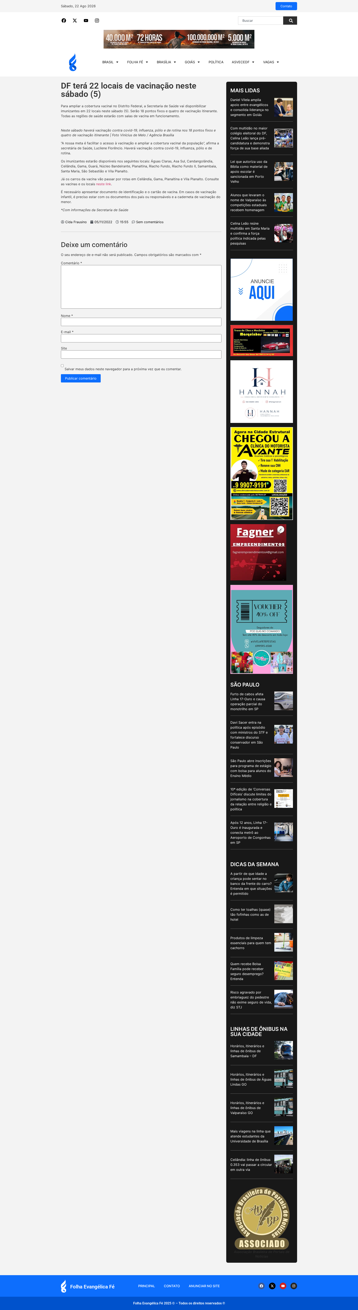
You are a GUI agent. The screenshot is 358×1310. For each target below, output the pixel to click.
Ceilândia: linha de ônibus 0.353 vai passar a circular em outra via (251, 1165)
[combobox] (260, 20)
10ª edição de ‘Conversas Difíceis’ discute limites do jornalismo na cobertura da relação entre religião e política (251, 799)
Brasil (108, 62)
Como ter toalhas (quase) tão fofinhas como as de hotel (250, 914)
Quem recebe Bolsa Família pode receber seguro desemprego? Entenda (247, 971)
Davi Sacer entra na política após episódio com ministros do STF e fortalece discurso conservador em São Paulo (249, 734)
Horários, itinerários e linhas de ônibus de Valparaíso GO (247, 1108)
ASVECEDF (240, 62)
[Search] (290, 20)
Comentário (71, 263)
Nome (67, 315)
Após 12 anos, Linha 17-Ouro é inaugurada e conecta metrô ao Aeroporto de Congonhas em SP (250, 833)
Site (64, 348)
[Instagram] (293, 1286)
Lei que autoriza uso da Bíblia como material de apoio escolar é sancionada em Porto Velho (248, 171)
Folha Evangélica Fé (92, 1287)
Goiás (190, 62)
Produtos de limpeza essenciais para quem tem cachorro (250, 943)
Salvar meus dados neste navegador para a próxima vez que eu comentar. (123, 369)
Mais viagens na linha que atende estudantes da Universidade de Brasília (250, 1136)
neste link (103, 184)
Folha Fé (135, 62)
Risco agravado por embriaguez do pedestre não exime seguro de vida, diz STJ (251, 999)
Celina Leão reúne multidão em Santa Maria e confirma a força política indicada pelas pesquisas (250, 233)
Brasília (164, 62)
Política (216, 62)
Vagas (268, 62)
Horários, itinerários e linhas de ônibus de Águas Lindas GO (250, 1079)
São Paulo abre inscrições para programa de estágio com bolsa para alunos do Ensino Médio (250, 768)
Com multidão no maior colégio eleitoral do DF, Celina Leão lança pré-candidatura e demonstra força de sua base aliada (250, 138)
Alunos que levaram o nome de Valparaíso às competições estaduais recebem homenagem (248, 202)
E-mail (67, 332)
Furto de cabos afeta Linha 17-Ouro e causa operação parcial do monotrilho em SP (247, 701)
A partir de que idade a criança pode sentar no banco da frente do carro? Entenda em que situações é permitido (251, 884)
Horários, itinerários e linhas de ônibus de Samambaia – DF (247, 1051)
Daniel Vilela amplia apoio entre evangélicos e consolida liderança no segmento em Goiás (249, 107)
